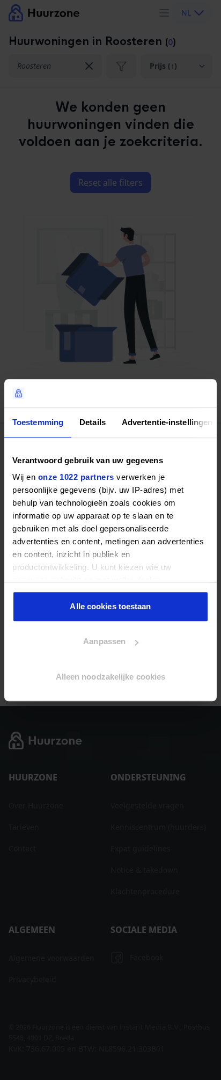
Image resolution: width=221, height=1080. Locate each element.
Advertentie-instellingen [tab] (167, 422)
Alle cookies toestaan (110, 606)
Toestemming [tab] (37, 422)
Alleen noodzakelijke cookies (111, 676)
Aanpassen (104, 641)
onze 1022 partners (76, 476)
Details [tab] (92, 422)
